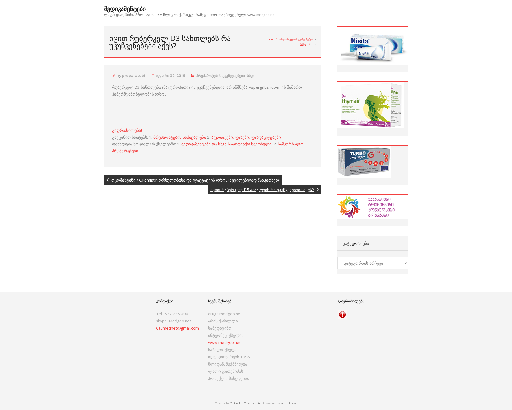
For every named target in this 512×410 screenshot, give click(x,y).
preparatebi (133, 75)
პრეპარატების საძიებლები (179, 137)
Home (269, 39)
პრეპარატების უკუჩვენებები (296, 39)
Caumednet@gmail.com (177, 328)
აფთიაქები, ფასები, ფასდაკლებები (246, 137)
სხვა (303, 44)
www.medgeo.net (224, 342)
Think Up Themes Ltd (245, 403)
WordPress (288, 403)
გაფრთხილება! (127, 130)
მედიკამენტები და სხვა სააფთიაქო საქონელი (227, 143)
